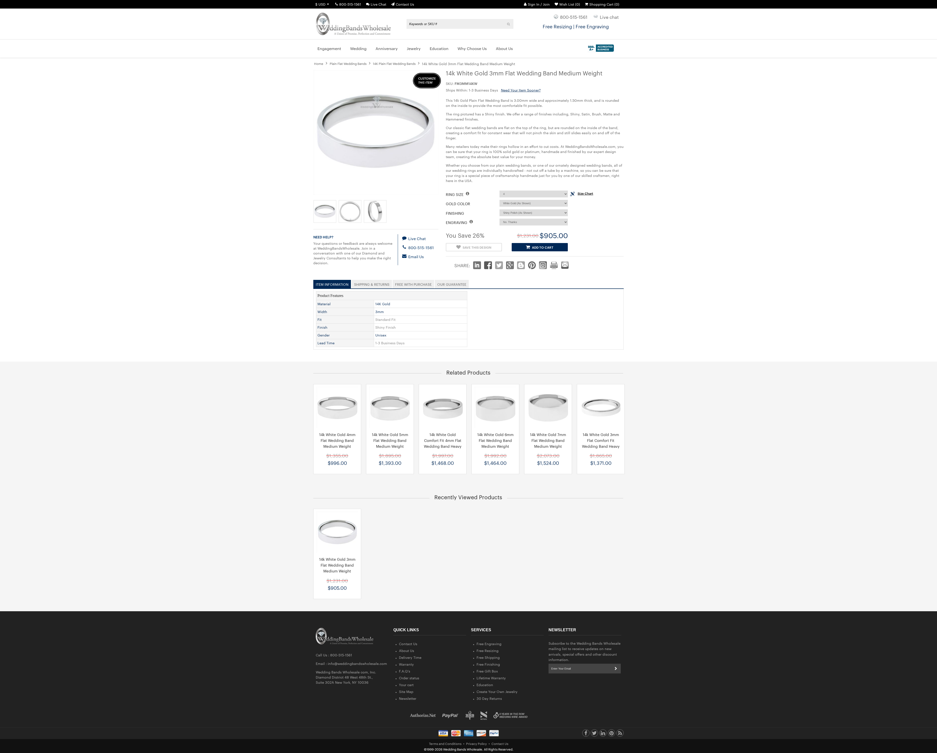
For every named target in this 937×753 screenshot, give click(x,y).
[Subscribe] (616, 668)
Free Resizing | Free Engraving (576, 26)
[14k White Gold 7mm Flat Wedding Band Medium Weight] (548, 407)
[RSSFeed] (620, 734)
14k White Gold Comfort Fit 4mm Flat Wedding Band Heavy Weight (442, 443)
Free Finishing (488, 664)
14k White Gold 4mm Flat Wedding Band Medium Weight (337, 440)
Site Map (406, 691)
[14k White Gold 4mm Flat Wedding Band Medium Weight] (337, 407)
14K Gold (382, 303)
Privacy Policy (476, 743)
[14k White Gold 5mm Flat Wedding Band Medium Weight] (390, 407)
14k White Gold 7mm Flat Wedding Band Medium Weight (548, 440)
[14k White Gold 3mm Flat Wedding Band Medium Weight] (337, 532)
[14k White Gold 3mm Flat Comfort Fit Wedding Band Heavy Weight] (601, 407)
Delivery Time (410, 657)
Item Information (332, 283)
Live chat (609, 17)
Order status (409, 677)
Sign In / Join (539, 4)
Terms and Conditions (445, 743)
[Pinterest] (611, 734)
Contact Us (405, 4)
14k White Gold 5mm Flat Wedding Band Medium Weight (390, 440)
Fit (319, 319)
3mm (379, 311)
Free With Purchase (413, 283)
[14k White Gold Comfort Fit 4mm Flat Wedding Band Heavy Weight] (442, 407)
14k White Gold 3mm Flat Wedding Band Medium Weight (337, 565)
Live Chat (378, 4)
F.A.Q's (404, 671)
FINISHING (455, 213)
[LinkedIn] (603, 734)
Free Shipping (488, 657)
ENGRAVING (457, 222)
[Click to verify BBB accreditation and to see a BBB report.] (600, 47)
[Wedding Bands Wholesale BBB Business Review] (469, 715)
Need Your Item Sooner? (521, 90)
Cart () (604, 4)
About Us (406, 650)
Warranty (406, 664)
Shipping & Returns (371, 283)
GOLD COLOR (458, 203)
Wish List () (569, 4)
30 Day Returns (489, 698)
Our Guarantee (451, 283)
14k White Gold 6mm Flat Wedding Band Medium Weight (495, 440)
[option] (337, 429)
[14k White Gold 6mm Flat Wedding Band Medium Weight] (495, 407)
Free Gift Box (487, 671)
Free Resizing (488, 650)
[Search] (508, 24)
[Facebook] (586, 734)
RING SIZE (455, 194)
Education (485, 684)
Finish (322, 327)
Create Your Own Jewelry (497, 691)
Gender (323, 335)
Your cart (406, 684)
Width (322, 311)
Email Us (415, 256)
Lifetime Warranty (491, 677)
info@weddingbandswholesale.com (357, 663)
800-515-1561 (350, 4)
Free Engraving (489, 643)
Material (324, 303)
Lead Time (326, 342)
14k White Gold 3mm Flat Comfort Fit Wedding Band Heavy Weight (601, 443)
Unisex (381, 335)
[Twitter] (594, 734)
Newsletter (407, 698)
